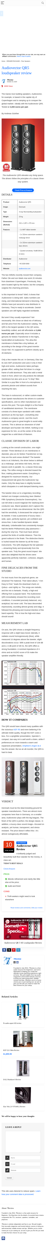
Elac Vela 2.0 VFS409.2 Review (14, 1106)
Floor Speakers (25, 61)
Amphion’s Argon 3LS (31, 746)
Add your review (37, 908)
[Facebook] (3, 1238)
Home (3, 61)
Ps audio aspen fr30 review (12, 1023)
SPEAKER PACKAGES (13, 61)
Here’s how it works (24, 56)
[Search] (42, 3)
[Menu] (2, 3)
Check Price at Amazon (23, 190)
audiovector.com (24, 268)
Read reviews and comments (20, 908)
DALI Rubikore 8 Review (12, 1079)
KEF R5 (16, 730)
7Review (10, 80)
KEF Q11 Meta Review (11, 1050)
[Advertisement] (23, 29)
